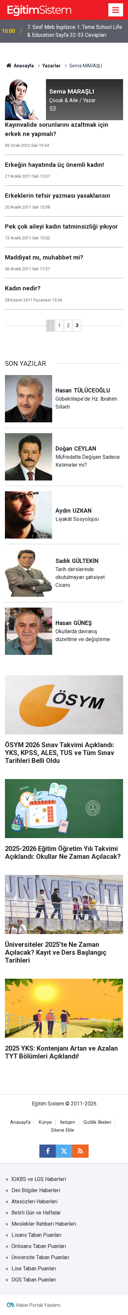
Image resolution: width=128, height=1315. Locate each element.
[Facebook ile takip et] (47, 1151)
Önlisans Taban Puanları (38, 1246)
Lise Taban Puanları (33, 1268)
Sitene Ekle (62, 1130)
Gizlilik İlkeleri (97, 1122)
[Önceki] (50, 325)
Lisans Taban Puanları (36, 1235)
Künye (45, 1122)
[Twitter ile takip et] (64, 1151)
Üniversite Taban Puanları (40, 1257)
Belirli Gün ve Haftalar (36, 1213)
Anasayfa (23, 65)
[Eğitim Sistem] (39, 9)
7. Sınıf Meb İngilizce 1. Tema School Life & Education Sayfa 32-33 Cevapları (74, 31)
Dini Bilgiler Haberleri (35, 1190)
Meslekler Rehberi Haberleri (43, 1224)
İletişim (67, 1122)
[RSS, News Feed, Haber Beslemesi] (80, 1151)
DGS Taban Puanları (33, 1280)
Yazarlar (51, 65)
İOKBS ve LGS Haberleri (38, 1179)
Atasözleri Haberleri (34, 1201)
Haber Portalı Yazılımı (38, 1305)
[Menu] (116, 10)
